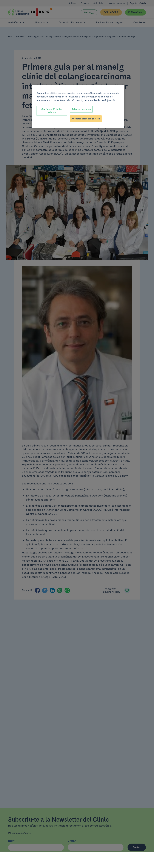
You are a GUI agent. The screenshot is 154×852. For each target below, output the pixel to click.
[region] (78, 106)
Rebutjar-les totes (81, 109)
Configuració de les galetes (51, 110)
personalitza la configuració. (100, 100)
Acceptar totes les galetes (85, 118)
